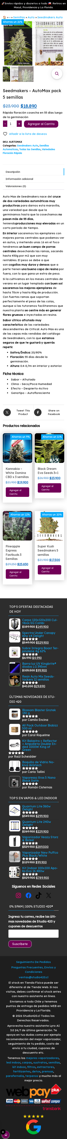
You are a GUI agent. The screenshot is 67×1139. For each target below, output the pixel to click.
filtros (31, 1067)
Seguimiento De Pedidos (33, 962)
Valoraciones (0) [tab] (16, 186)
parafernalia (15, 1076)
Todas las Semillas (30, 149)
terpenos (31, 1076)
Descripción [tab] (13, 171)
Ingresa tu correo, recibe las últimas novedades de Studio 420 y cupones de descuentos (32, 921)
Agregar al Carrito (41, 124)
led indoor (13, 1062)
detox (36, 1071)
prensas (47, 1071)
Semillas (19, 17)
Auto (31, 17)
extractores (45, 1067)
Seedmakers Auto (50, 17)
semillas (54, 1062)
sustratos (40, 1062)
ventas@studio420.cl (33, 977)
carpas (27, 1062)
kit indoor (19, 1067)
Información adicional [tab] (19, 178)
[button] (57, 73)
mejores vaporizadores (42, 1058)
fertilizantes (22, 1071)
